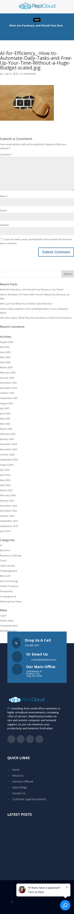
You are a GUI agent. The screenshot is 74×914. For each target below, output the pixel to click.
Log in (3, 615)
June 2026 (5, 352)
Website (4, 225)
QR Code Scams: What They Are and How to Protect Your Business (36, 317)
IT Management (8, 570)
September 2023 (9, 521)
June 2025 (5, 413)
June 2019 (5, 531)
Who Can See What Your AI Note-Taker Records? (26, 303)
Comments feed (8, 625)
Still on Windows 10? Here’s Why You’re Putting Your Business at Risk (42, 854)
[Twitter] (33, 33)
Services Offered (22, 781)
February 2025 (7, 434)
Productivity (6, 591)
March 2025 (6, 429)
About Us (18, 775)
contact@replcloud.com (43, 659)
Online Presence (9, 586)
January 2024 (7, 500)
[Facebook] (26, 33)
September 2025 (9, 398)
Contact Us (19, 793)
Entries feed (6, 620)
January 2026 (7, 377)
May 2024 (5, 480)
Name (4, 196)
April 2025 (5, 423)
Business (5, 550)
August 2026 (6, 342)
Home (16, 769)
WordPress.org (8, 630)
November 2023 (8, 510)
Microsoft (5, 575)
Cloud (3, 560)
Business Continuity (11, 555)
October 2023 (7, 516)
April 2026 (5, 362)
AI (1, 545)
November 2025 (8, 388)
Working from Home (11, 601)
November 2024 (8, 449)
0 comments (28, 73)
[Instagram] (48, 33)
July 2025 (4, 408)
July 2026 (4, 347)
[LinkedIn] (40, 33)
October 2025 (7, 393)
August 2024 (6, 464)
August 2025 (6, 403)
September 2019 (9, 526)
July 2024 (4, 469)
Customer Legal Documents (29, 799)
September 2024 (9, 459)
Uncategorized (8, 596)
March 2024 (6, 490)
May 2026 (5, 357)
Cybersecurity (7, 565)
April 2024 (5, 485)
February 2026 (7, 372)
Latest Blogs (19, 787)
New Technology (9, 581)
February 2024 (7, 495)
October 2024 (7, 454)
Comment (6, 154)
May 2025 (5, 418)
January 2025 (7, 439)
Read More (37, 25)
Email (4, 210)
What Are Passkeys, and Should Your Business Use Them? (32, 289)
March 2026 (6, 367)
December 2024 (8, 444)
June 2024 (5, 475)
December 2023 (8, 505)
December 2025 (8, 382)
